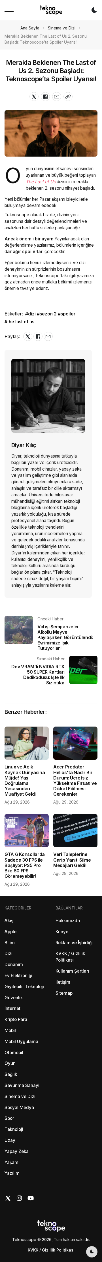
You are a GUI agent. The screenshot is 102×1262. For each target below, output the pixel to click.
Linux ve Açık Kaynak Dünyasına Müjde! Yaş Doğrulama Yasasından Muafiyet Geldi (25, 780)
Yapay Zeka (17, 1151)
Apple (10, 931)
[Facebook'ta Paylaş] (45, 96)
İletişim (63, 982)
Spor (9, 1118)
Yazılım (12, 1173)
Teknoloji (14, 1129)
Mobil (10, 1030)
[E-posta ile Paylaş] (56, 96)
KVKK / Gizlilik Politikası (70, 957)
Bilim (10, 942)
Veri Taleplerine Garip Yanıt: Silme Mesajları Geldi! (72, 859)
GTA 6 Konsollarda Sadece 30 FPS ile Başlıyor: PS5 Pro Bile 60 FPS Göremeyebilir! (25, 865)
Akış (9, 920)
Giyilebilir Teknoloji (24, 986)
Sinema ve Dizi (61, 27)
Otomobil (14, 1052)
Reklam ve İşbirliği (74, 942)
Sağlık (11, 1074)
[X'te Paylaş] (34, 96)
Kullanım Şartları (72, 971)
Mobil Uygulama (21, 1041)
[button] (9, 10)
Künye (62, 931)
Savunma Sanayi (22, 1085)
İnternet (12, 1008)
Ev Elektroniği (18, 975)
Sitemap (64, 993)
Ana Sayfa (29, 27)
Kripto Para (16, 1019)
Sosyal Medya (19, 1107)
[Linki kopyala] (68, 96)
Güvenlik (14, 997)
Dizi (8, 953)
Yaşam (11, 1162)
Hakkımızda (68, 920)
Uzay (10, 1140)
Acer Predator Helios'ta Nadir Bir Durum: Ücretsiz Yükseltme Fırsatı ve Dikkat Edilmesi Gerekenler (75, 780)
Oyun (10, 1063)
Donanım (14, 964)
